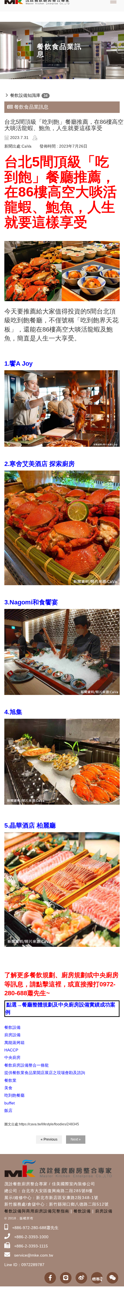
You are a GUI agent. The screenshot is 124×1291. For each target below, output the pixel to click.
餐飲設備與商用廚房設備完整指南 (36, 1211)
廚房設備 (103, 1211)
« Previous (49, 1139)
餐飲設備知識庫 (25, 95)
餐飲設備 (82, 1211)
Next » (76, 1139)
